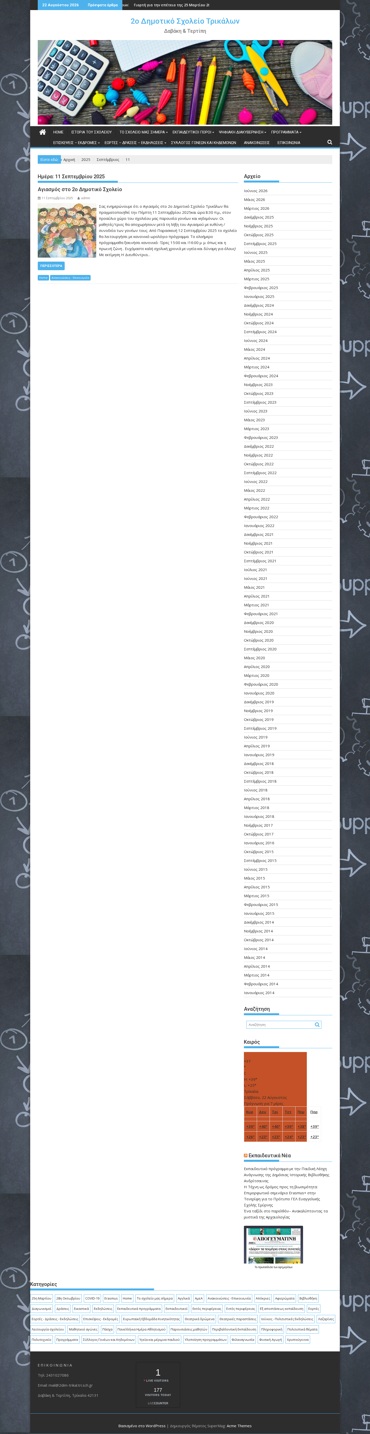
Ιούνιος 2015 (256, 869)
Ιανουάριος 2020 (259, 692)
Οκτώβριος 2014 (259, 939)
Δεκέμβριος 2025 (259, 217)
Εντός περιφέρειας (240, 1308)
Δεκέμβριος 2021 (259, 534)
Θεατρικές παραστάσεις (237, 1319)
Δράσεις (62, 1308)
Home (58, 132)
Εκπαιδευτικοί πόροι (192, 132)
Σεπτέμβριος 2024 (260, 331)
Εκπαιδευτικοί (177, 1308)
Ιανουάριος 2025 (259, 296)
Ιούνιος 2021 (256, 578)
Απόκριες (263, 1298)
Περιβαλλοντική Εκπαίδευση (234, 1329)
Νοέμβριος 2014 (258, 930)
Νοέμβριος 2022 (258, 455)
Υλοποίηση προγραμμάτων (206, 1339)
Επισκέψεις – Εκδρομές (75, 143)
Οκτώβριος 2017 (259, 833)
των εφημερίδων (282, 1267)
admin (85, 198)
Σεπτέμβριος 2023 (260, 402)
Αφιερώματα (284, 1298)
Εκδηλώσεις (103, 1308)
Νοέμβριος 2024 (258, 314)
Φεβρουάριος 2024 (261, 375)
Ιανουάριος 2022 (259, 525)
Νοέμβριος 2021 (258, 543)
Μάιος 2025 (254, 261)
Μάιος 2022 (254, 490)
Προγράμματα (285, 132)
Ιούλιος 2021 (255, 569)
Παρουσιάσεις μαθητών (189, 1329)
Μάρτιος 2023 (256, 428)
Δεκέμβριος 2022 (259, 446)
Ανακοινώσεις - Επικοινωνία (70, 277)
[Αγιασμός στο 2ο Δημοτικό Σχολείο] (67, 206)
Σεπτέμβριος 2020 (260, 648)
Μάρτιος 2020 (256, 675)
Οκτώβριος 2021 (259, 551)
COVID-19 (92, 1298)
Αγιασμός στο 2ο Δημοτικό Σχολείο (80, 189)
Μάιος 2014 (254, 957)
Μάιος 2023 (254, 419)
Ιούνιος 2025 (256, 252)
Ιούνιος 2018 (256, 789)
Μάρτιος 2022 (256, 507)
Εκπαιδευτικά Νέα (270, 1155)
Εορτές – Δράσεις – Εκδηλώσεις (134, 143)
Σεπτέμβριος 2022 (260, 472)
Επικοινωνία (289, 143)
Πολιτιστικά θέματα (302, 1329)
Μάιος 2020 (254, 657)
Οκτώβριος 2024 (259, 322)
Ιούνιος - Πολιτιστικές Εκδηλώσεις (287, 1319)
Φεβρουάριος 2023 (261, 437)
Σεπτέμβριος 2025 (260, 243)
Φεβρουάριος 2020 (261, 684)
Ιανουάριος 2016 (259, 842)
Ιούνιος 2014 (256, 948)
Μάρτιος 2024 (256, 366)
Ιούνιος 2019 (256, 737)
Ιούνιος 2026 (256, 190)
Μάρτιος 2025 (256, 278)
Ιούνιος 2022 (256, 481)
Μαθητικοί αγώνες (83, 1329)
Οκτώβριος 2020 (259, 640)
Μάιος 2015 (254, 878)
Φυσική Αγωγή (270, 1339)
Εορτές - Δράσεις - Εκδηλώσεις (55, 1319)
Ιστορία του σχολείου (91, 132)
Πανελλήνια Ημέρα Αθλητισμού (142, 1329)
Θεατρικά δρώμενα (199, 1319)
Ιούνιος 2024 (256, 340)
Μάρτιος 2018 (256, 807)
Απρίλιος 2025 (257, 269)
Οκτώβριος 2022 (259, 463)
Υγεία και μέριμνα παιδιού (159, 1339)
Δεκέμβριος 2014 (259, 922)
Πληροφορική (271, 1329)
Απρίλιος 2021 (257, 596)
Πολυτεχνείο (41, 1339)
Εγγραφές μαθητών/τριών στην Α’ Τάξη (156, 5)
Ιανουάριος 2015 (259, 913)
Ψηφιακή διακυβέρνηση (241, 132)
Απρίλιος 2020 (257, 666)
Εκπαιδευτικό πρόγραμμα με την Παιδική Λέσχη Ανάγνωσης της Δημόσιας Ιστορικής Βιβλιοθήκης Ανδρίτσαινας (286, 1174)
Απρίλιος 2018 (257, 798)
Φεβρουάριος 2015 (261, 904)
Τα (256, 1267)
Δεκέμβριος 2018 (259, 763)
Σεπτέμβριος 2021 (260, 560)
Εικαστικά (81, 1308)
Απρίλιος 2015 (257, 886)
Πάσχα (107, 1329)
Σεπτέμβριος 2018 (260, 781)
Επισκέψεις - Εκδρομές (100, 1319)
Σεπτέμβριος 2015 (260, 860)
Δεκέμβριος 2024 (259, 305)
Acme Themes (239, 1425)
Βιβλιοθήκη (308, 1298)
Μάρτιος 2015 (256, 895)
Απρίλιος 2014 (257, 966)
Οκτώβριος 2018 (259, 772)
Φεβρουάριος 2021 (261, 613)
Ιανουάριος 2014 (259, 992)
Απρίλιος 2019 (257, 745)
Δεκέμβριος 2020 (259, 622)
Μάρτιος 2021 (256, 604)
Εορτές (313, 1308)
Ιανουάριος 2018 (259, 816)
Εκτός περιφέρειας (207, 1308)
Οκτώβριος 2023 (259, 393)
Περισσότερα (51, 266)
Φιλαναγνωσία (243, 1339)
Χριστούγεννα (298, 1339)
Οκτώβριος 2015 (259, 851)
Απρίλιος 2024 (257, 358)
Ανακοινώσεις (257, 143)
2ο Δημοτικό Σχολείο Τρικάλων (185, 21)
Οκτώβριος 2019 (259, 719)
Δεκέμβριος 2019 (259, 701)
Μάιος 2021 (254, 587)
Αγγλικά (184, 1298)
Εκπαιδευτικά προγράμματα (139, 1308)
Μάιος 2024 (254, 349)
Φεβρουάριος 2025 (261, 287)
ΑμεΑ (199, 1298)
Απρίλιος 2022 (257, 499)
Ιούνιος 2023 (256, 410)
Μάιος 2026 (254, 199)
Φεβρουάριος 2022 (261, 516)
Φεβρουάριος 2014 (261, 983)
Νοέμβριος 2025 (258, 225)
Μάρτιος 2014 (256, 974)
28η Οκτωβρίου (68, 1298)
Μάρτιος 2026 (256, 208)
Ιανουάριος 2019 (259, 754)
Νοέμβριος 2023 (258, 384)
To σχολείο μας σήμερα (142, 132)
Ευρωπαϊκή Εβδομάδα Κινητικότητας (151, 1319)
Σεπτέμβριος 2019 (260, 728)
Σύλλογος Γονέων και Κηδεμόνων (203, 143)
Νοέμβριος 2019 (258, 710)
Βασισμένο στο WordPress (142, 1425)
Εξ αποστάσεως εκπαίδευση (281, 1308)
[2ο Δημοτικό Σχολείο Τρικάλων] (185, 123)
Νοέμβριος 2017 (258, 825)
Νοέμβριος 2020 (258, 631)
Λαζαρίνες (326, 1319)
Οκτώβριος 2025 (259, 234)
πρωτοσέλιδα (265, 1267)
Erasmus (111, 1298)
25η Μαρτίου (41, 1298)
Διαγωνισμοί (41, 1308)
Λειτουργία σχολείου (48, 1329)
